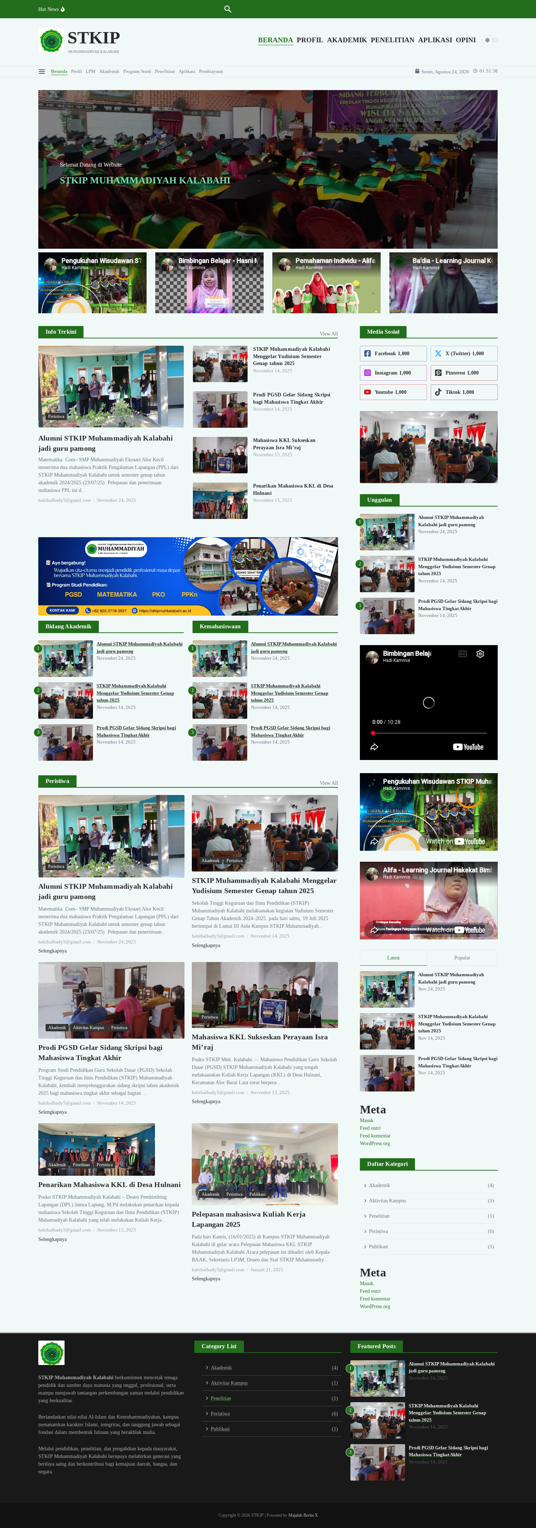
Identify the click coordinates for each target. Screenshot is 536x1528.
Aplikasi (187, 71)
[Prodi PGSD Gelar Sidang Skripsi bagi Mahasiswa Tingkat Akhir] (220, 409)
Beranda (59, 71)
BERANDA (275, 40)
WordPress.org (375, 1143)
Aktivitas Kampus (88, 1027)
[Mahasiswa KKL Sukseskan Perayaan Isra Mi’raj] (220, 455)
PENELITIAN (393, 40)
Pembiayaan (211, 71)
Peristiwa (56, 416)
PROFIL (310, 40)
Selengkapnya (52, 951)
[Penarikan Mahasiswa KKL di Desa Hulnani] (220, 500)
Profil (76, 71)
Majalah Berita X (303, 1515)
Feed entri (370, 1128)
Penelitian (165, 71)
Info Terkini (61, 332)
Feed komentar (375, 1136)
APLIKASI (435, 40)
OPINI (466, 40)
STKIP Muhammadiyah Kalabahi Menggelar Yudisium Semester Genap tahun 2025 (291, 356)
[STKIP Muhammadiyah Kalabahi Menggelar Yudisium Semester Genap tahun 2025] (220, 364)
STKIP (93, 37)
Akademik (109, 71)
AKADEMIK (347, 40)
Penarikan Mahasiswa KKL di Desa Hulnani (109, 1184)
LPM (91, 71)
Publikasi (257, 1194)
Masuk (366, 1120)
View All (329, 334)
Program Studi (137, 71)
